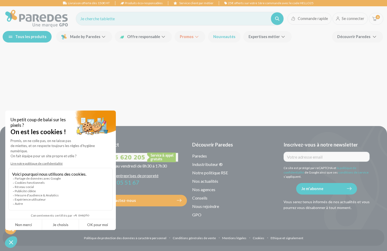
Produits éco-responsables (144, 3)
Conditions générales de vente (194, 238)
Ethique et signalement (287, 238)
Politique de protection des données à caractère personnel (125, 238)
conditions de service (353, 172)
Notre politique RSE (210, 172)
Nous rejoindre (205, 206)
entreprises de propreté (137, 175)
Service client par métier (196, 3)
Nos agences (203, 189)
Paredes (199, 155)
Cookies (258, 238)
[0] (374, 18)
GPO (196, 214)
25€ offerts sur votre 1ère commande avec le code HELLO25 (271, 3)
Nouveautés (224, 36)
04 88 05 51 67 (120, 182)
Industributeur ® (207, 164)
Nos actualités (205, 181)
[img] (36, 18)
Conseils (199, 197)
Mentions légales (234, 238)
